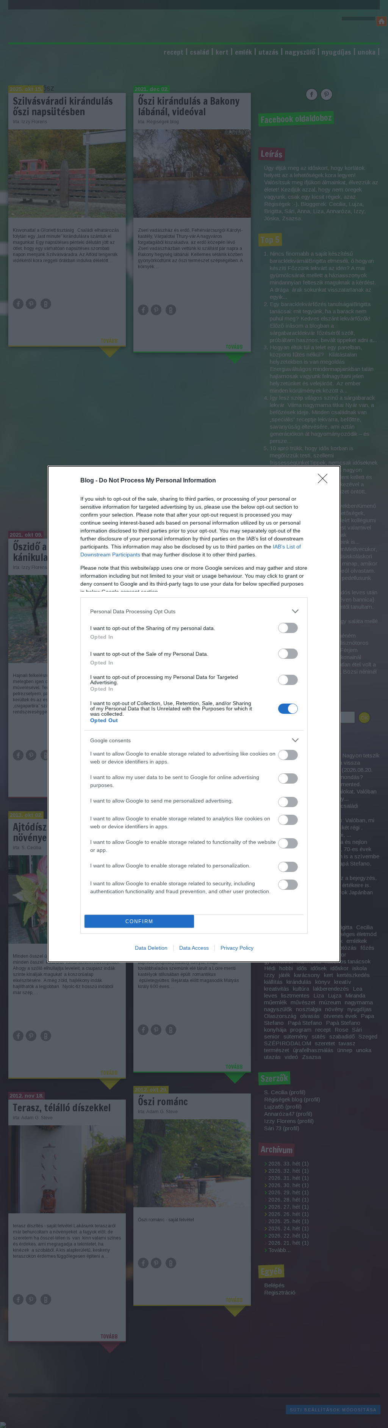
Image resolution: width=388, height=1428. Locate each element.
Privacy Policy (237, 948)
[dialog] (194, 714)
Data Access (194, 948)
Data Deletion (151, 948)
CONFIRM (139, 921)
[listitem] (194, 611)
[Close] (325, 481)
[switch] (288, 628)
